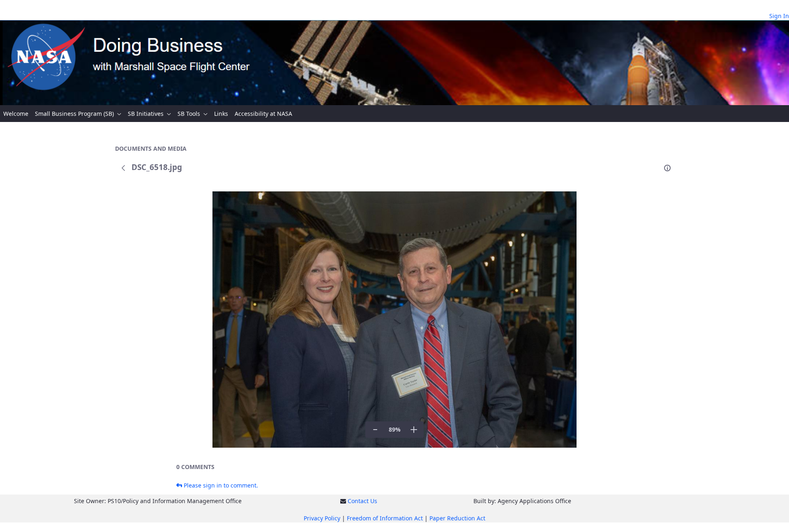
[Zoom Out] (375, 429)
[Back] (123, 168)
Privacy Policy (322, 518)
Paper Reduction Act (457, 518)
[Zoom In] (414, 429)
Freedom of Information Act (385, 518)
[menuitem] (16, 113)
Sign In (779, 16)
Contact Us (362, 501)
